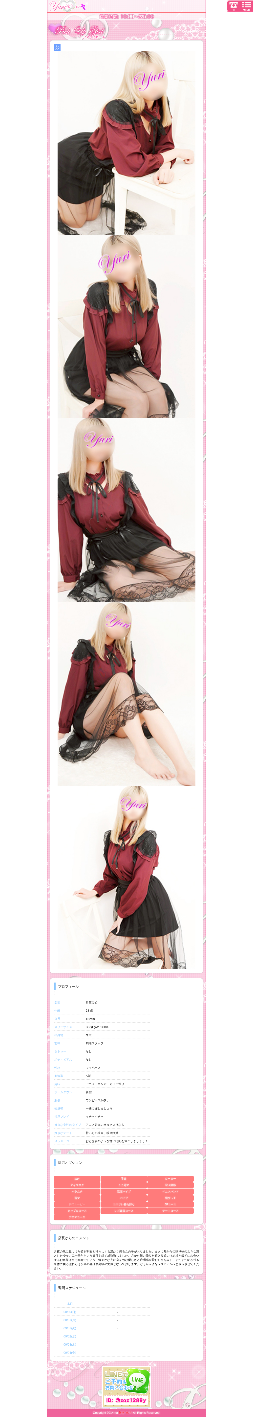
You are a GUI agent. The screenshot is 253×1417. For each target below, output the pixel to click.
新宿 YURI (125, 1413)
